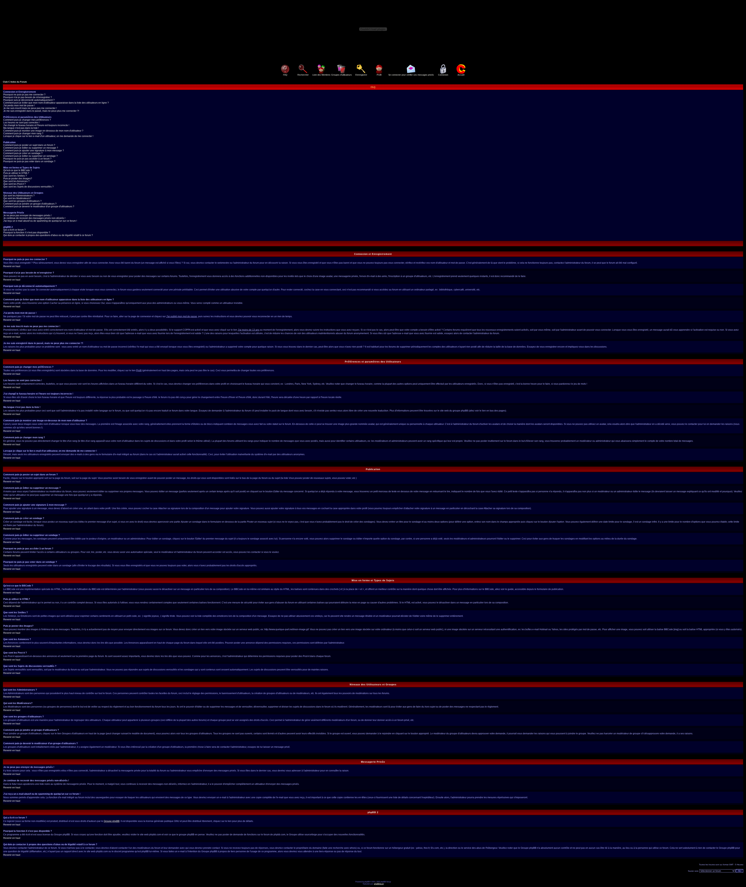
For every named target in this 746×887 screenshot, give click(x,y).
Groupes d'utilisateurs (341, 75)
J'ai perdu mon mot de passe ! (19, 105)
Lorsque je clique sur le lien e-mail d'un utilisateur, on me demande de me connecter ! (48, 136)
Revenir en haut (11, 266)
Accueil (461, 75)
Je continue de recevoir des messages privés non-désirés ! (34, 218)
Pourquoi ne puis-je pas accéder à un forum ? (27, 158)
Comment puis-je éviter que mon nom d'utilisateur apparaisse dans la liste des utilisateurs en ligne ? (56, 102)
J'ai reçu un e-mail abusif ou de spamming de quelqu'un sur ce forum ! (40, 221)
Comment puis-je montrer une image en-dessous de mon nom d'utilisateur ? (43, 130)
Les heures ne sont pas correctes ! (21, 122)
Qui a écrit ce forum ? (14, 229)
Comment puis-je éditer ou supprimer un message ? (30, 147)
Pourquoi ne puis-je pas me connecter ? (24, 94)
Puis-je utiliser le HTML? (16, 173)
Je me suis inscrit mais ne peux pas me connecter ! (30, 108)
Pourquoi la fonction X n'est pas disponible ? (26, 232)
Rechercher (303, 75)
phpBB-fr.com (379, 884)
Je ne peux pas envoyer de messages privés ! (27, 215)
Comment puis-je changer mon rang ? (23, 133)
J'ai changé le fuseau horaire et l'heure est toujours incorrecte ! (36, 125)
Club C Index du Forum (15, 82)
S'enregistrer (361, 75)
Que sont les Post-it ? (14, 184)
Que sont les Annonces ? (16, 181)
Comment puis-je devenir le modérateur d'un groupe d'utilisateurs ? (38, 206)
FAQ (285, 75)
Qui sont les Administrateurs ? (19, 195)
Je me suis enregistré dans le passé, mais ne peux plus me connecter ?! (41, 111)
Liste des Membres (321, 75)
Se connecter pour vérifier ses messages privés (411, 75)
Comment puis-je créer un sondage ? (23, 153)
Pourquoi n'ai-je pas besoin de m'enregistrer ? (27, 97)
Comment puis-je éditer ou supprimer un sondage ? (30, 156)
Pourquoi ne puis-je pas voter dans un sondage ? (29, 161)
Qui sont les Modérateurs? (17, 198)
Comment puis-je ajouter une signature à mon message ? (33, 150)
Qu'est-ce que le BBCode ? (17, 170)
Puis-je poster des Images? (17, 178)
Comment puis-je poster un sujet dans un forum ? (29, 145)
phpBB (367, 882)
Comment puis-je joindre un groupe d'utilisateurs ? (30, 203)
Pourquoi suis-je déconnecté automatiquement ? (29, 100)
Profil (379, 75)
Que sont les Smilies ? (15, 175)
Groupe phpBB (111, 821)
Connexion (443, 75)
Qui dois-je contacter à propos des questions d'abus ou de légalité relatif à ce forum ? (48, 235)
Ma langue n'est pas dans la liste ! (21, 128)
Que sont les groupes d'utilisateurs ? (22, 201)
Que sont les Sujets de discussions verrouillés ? (28, 186)
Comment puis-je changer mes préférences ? (27, 119)
